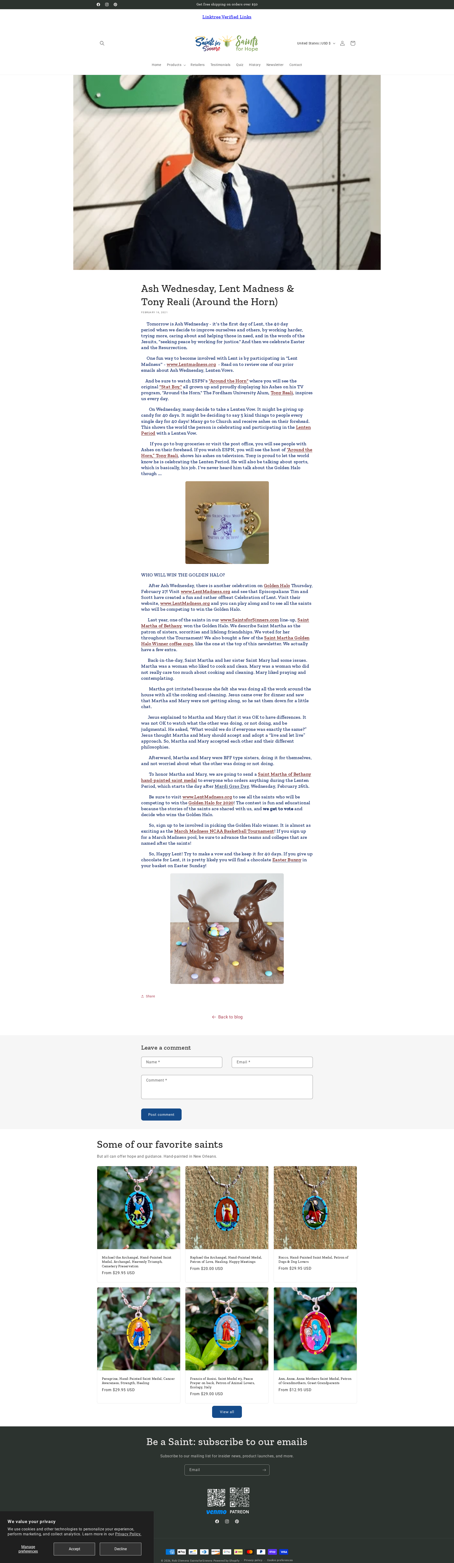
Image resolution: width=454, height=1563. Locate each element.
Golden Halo (277, 585)
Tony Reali (282, 392)
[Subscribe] (264, 1470)
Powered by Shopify (227, 1560)
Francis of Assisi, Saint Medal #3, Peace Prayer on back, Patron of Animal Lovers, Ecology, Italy (222, 1383)
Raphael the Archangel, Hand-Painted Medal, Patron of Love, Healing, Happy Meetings (226, 1260)
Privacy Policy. (128, 1534)
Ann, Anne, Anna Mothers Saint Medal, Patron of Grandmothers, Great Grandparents (315, 1381)
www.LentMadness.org (206, 591)
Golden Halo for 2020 (211, 802)
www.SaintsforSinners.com (249, 620)
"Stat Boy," (170, 387)
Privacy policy (253, 1560)
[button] (102, 43)
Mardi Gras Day (232, 786)
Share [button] (150, 996)
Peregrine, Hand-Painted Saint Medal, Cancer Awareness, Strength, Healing (138, 1381)
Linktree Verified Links (227, 17)
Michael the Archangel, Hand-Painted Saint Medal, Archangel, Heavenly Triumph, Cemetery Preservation (136, 1262)
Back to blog (230, 1016)
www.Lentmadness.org (191, 364)
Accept (74, 1549)
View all (227, 1412)
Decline (120, 1549)
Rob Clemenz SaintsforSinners (192, 1560)
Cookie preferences (280, 1560)
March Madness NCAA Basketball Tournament (224, 831)
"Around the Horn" (228, 381)
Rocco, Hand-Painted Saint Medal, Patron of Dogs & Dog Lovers (314, 1260)
